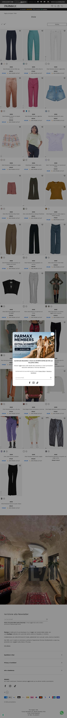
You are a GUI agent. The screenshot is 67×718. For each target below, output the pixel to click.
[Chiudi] (52, 334)
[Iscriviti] (49, 377)
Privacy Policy (41, 371)
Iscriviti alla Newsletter (58, 1)
